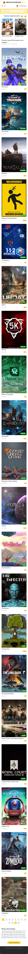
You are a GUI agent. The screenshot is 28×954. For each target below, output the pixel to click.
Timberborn (5, 913)
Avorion (4, 526)
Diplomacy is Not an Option (9, 481)
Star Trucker (5, 131)
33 (18, 922)
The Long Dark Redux (8, 694)
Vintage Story (6, 649)
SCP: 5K (4, 350)
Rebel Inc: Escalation (7, 394)
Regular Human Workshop (9, 218)
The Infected (5, 608)
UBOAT (4, 305)
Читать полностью (14, 942)
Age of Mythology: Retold (7, 36)
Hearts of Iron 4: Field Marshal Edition (12, 738)
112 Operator (5, 260)
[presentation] (22, 16)
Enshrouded (5, 436)
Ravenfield (5, 87)
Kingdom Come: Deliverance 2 (19, 36)
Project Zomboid (6, 871)
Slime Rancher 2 (6, 568)
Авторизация (23, 6)
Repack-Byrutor (15, 2)
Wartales (4, 173)
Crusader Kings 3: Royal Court (10, 781)
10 (12, 922)
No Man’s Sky (5, 826)
